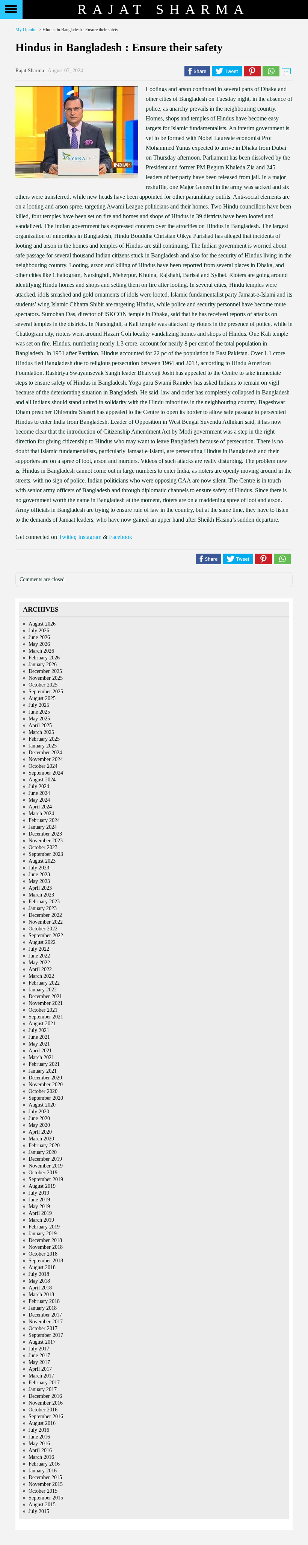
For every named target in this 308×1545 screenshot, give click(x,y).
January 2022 (43, 989)
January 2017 (43, 1389)
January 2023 (43, 908)
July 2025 (39, 705)
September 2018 (46, 1260)
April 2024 (40, 807)
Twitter (67, 537)
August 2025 (42, 698)
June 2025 (39, 712)
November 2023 (46, 840)
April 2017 (40, 1369)
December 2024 (45, 752)
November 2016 (46, 1403)
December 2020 (45, 1078)
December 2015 (45, 1477)
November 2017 (46, 1321)
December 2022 (45, 915)
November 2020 (46, 1084)
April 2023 (40, 888)
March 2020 (41, 1139)
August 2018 (42, 1267)
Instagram (89, 537)
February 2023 (44, 901)
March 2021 (41, 1057)
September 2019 (46, 1179)
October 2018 (43, 1254)
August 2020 (42, 1105)
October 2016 (43, 1410)
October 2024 (43, 766)
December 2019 (45, 1159)
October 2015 (43, 1491)
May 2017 (39, 1362)
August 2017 (42, 1342)
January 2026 (43, 664)
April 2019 (40, 1213)
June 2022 (39, 956)
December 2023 (45, 834)
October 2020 (43, 1091)
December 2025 (45, 671)
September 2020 (46, 1098)
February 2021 (44, 1064)
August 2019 (42, 1186)
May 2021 (39, 1044)
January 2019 (43, 1233)
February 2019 (44, 1227)
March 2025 (41, 732)
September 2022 (46, 935)
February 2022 (44, 983)
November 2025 (46, 678)
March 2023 (41, 895)
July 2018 (39, 1274)
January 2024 (43, 827)
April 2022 (40, 969)
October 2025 (43, 685)
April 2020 (40, 1132)
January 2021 (43, 1071)
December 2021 (45, 996)
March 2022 (41, 976)
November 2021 (46, 1003)
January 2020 (43, 1152)
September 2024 (46, 773)
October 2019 (43, 1172)
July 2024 (39, 786)
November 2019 (46, 1166)
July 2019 (39, 1193)
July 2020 (39, 1111)
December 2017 (45, 1315)
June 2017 (39, 1355)
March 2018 (41, 1294)
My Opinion (26, 29)
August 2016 (42, 1423)
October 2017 (43, 1328)
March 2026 (41, 651)
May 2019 (39, 1206)
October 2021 (43, 1010)
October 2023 (43, 847)
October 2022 (43, 929)
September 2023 (46, 854)
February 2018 (44, 1301)
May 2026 (39, 644)
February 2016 (44, 1464)
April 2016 (40, 1450)
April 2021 (40, 1050)
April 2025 (40, 725)
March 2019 (41, 1220)
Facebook (120, 537)
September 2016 (46, 1416)
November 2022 (46, 922)
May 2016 (39, 1443)
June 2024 (39, 793)
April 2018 (40, 1288)
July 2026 (39, 630)
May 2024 (39, 800)
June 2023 (39, 874)
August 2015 (42, 1504)
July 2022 (39, 949)
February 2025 (44, 739)
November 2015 (46, 1484)
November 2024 (46, 759)
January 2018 (43, 1308)
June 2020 (39, 1118)
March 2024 (41, 813)
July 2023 (39, 868)
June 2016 (39, 1437)
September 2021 (46, 1017)
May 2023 (39, 881)
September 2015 (46, 1498)
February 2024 (44, 820)
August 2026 (42, 624)
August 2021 (42, 1023)
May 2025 (39, 719)
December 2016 (45, 1396)
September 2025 (46, 691)
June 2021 (39, 1037)
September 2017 (46, 1335)
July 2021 (39, 1030)
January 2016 (43, 1470)
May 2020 (39, 1125)
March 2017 (41, 1376)
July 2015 (39, 1511)
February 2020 (44, 1145)
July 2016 (39, 1430)
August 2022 (42, 942)
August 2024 (42, 779)
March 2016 (41, 1457)
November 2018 (46, 1247)
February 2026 (44, 658)
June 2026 (39, 637)
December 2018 (45, 1240)
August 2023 (42, 861)
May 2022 (39, 962)
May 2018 (39, 1281)
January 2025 (43, 746)
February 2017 (44, 1382)
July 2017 (39, 1349)
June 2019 (39, 1200)
